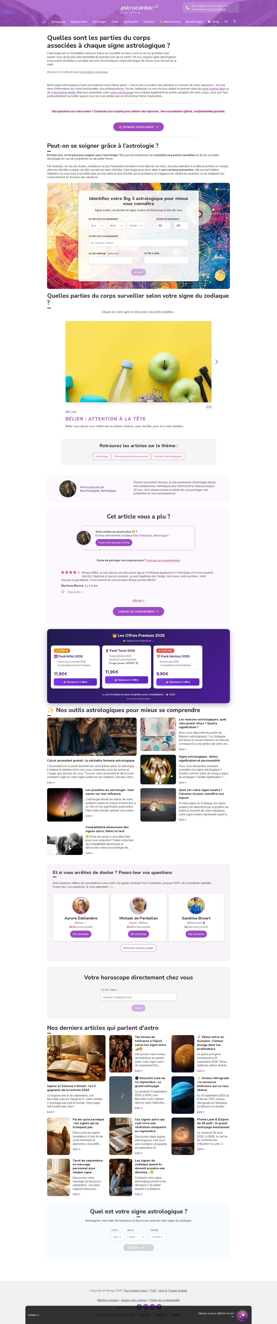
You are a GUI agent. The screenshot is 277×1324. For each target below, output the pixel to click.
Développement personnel (131, 456)
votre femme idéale (63, 92)
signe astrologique (121, 92)
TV (226, 21)
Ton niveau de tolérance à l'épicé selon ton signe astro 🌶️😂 (150, 1043)
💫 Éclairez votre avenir (136, 127)
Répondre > (75, 592)
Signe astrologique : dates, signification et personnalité (199, 759)
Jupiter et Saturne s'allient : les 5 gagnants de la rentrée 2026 (71, 1088)
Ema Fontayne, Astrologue (94, 72)
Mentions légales (108, 1300)
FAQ (153, 1290)
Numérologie (194, 21)
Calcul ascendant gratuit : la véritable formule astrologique (91, 761)
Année (155, 1230)
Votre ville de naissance (103, 236)
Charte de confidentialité (164, 1300)
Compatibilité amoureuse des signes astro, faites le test (107, 829)
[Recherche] (234, 22)
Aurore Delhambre (80, 918)
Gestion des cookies (134, 1300)
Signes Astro (79, 21)
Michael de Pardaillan (138, 918)
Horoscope (58, 21)
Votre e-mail (152, 253)
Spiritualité (131, 21)
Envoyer (138, 272)
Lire (49, 782)
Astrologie (99, 21)
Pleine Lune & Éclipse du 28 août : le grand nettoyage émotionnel (213, 1123)
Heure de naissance (167, 219)
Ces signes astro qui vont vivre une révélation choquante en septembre (150, 1125)
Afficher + (138, 600)
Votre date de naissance (103, 219)
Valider (138, 1008)
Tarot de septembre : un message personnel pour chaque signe (88, 1166)
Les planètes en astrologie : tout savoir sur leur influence (110, 792)
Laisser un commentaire (136, 611)
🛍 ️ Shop (213, 21)
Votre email (109, 990)
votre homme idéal (213, 88)
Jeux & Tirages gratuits (172, 1290)
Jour (114, 1230)
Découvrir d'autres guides (138, 948)
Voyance (149, 21)
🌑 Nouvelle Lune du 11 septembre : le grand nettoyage (150, 1082)
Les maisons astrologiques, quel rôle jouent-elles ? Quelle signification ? (202, 723)
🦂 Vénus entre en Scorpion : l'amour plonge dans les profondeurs (210, 1043)
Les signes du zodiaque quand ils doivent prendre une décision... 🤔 (150, 1166)
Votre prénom (104, 253)
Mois (130, 1230)
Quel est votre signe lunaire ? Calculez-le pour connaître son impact (201, 794)
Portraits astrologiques (168, 456)
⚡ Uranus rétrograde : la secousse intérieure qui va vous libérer (213, 1084)
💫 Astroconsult (170, 21)
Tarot (114, 21)
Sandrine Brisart (196, 918)
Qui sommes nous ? (136, 1290)
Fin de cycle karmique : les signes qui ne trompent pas (88, 1123)
